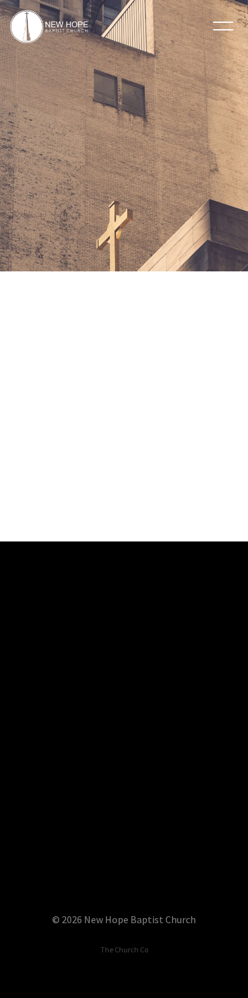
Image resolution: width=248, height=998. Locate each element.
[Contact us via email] (124, 611)
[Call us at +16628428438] (124, 718)
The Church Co (124, 949)
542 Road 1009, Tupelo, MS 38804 (124, 897)
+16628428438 (124, 789)
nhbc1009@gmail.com (124, 682)
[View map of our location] (124, 826)
